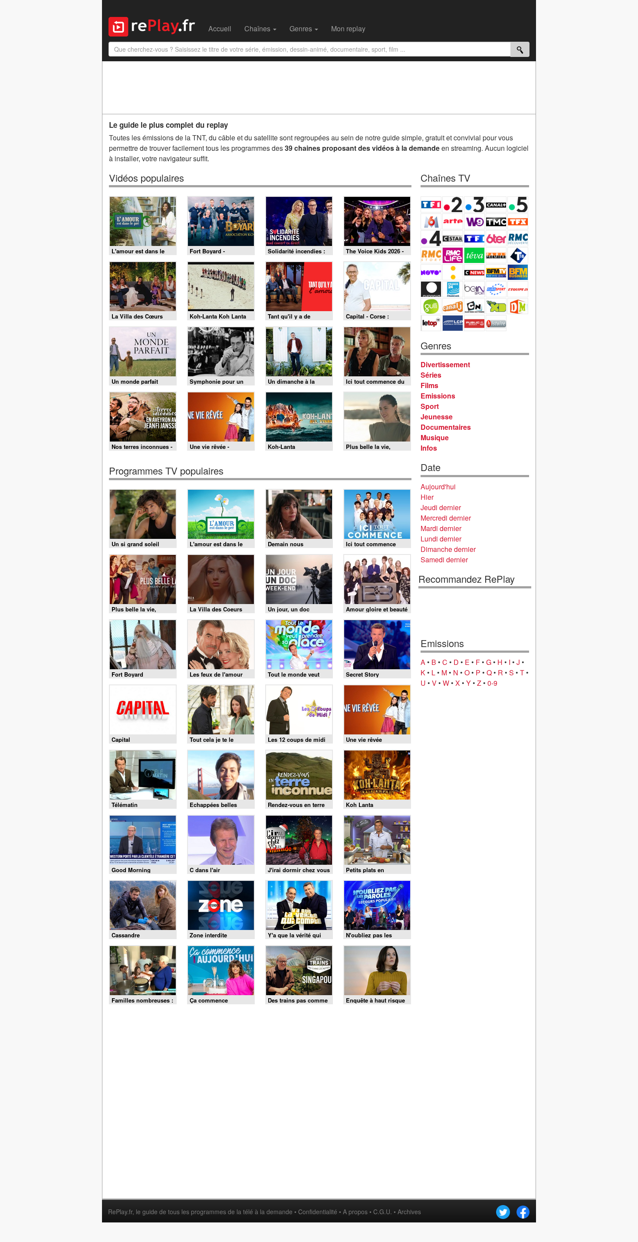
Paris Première (496, 255)
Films (429, 385)
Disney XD (496, 306)
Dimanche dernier (448, 549)
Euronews (431, 289)
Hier (427, 497)
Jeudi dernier (441, 507)
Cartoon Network (474, 306)
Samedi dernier (444, 560)
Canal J (452, 306)
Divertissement (445, 364)
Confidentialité (317, 1211)
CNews (474, 272)
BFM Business (517, 272)
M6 (431, 221)
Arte (452, 221)
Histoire (496, 323)
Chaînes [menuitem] (258, 28)
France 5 (517, 204)
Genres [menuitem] (301, 28)
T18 (517, 255)
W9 (474, 221)
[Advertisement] (319, 87)
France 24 (452, 289)
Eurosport (496, 289)
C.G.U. (382, 1211)
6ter (496, 238)
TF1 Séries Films (474, 238)
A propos (355, 1211)
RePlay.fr (120, 1211)
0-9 (492, 683)
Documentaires (446, 427)
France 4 (431, 238)
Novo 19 (431, 272)
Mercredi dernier (446, 518)
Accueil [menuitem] (219, 28)
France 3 (474, 204)
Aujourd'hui (438, 486)
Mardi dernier (441, 528)
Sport (430, 406)
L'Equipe (517, 289)
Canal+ (496, 204)
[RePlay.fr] (155, 26)
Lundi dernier (441, 539)
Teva (474, 255)
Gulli (431, 306)
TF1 (431, 204)
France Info (452, 272)
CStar (452, 238)
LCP (452, 323)
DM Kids (517, 306)
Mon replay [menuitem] (348, 28)
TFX (517, 221)
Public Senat (474, 323)
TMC (496, 221)
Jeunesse (437, 417)
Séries (431, 375)
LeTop (431, 323)
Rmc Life (452, 255)
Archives (409, 1211)
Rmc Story (431, 255)
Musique (435, 437)
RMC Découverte (517, 238)
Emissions (438, 396)
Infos (429, 448)
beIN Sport (474, 289)
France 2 (452, 204)
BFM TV (496, 272)
